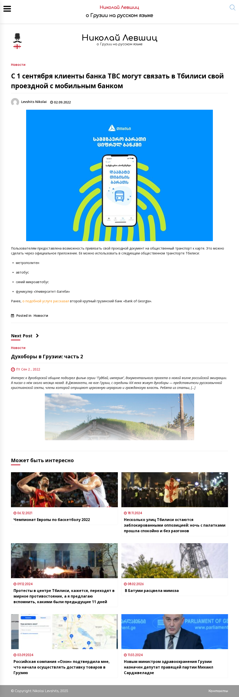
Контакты (218, 691)
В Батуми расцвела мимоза (151, 590)
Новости (18, 64)
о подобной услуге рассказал (45, 301)
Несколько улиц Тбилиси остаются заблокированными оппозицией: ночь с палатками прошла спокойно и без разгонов (174, 525)
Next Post (21, 335)
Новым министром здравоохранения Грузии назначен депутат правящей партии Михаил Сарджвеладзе (168, 667)
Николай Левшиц (119, 37)
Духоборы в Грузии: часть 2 (47, 356)
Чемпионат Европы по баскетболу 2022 (52, 519)
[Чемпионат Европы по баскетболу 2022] (64, 489)
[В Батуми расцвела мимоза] (174, 560)
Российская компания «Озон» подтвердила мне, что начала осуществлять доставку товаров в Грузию (62, 667)
